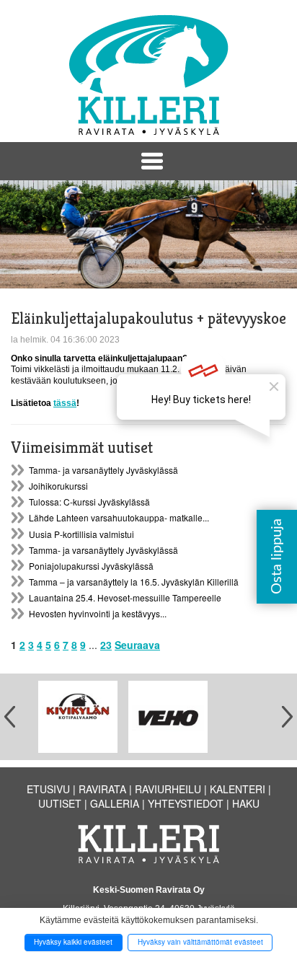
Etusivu (48, 789)
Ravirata (102, 789)
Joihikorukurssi (58, 486)
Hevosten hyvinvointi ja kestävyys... (98, 613)
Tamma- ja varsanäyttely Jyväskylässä (103, 470)
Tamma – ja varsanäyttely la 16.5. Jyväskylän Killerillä (134, 581)
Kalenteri (237, 789)
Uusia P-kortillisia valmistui (81, 534)
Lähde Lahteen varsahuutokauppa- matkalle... (119, 517)
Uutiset (59, 803)
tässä (64, 403)
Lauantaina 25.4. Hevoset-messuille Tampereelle (125, 597)
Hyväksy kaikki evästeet (73, 942)
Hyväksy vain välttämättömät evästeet (200, 942)
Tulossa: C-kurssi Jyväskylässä (89, 501)
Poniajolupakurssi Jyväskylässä (91, 566)
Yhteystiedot (185, 803)
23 (106, 644)
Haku (246, 803)
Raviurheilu (168, 789)
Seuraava (137, 644)
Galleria (114, 803)
